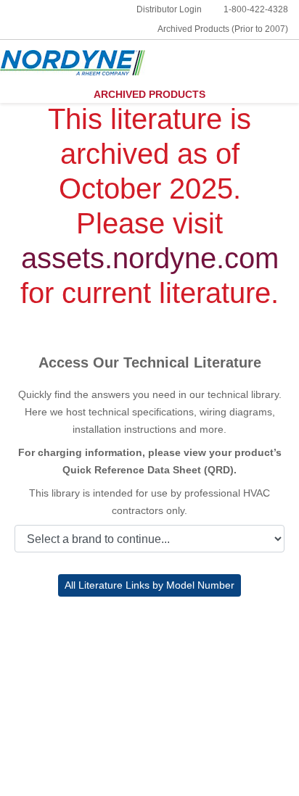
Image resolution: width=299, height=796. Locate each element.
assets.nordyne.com (150, 258)
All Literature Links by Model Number (149, 585)
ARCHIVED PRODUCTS (149, 94)
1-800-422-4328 (256, 9)
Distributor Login (169, 9)
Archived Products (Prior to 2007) (222, 29)
